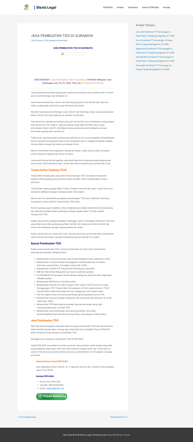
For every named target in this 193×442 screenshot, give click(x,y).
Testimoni (133, 7)
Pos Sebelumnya (27, 417)
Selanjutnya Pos (119, 417)
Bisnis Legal (46, 7)
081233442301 (41, 79)
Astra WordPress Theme (118, 435)
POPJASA (108, 7)
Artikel (120, 7)
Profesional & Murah (93, 83)
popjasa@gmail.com (55, 388)
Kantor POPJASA (150, 7)
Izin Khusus (37, 40)
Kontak (166, 7)
